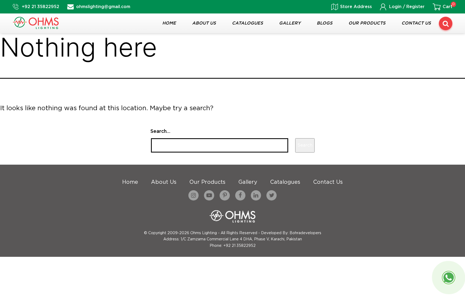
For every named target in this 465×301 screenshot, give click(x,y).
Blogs (324, 23)
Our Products (366, 23)
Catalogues (247, 23)
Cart (447, 7)
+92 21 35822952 (40, 7)
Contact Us (416, 23)
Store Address (356, 7)
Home (169, 23)
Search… (160, 131)
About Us (204, 23)
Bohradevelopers (305, 233)
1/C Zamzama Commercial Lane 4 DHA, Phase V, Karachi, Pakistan (241, 239)
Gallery (290, 23)
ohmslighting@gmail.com (103, 7)
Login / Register (407, 7)
